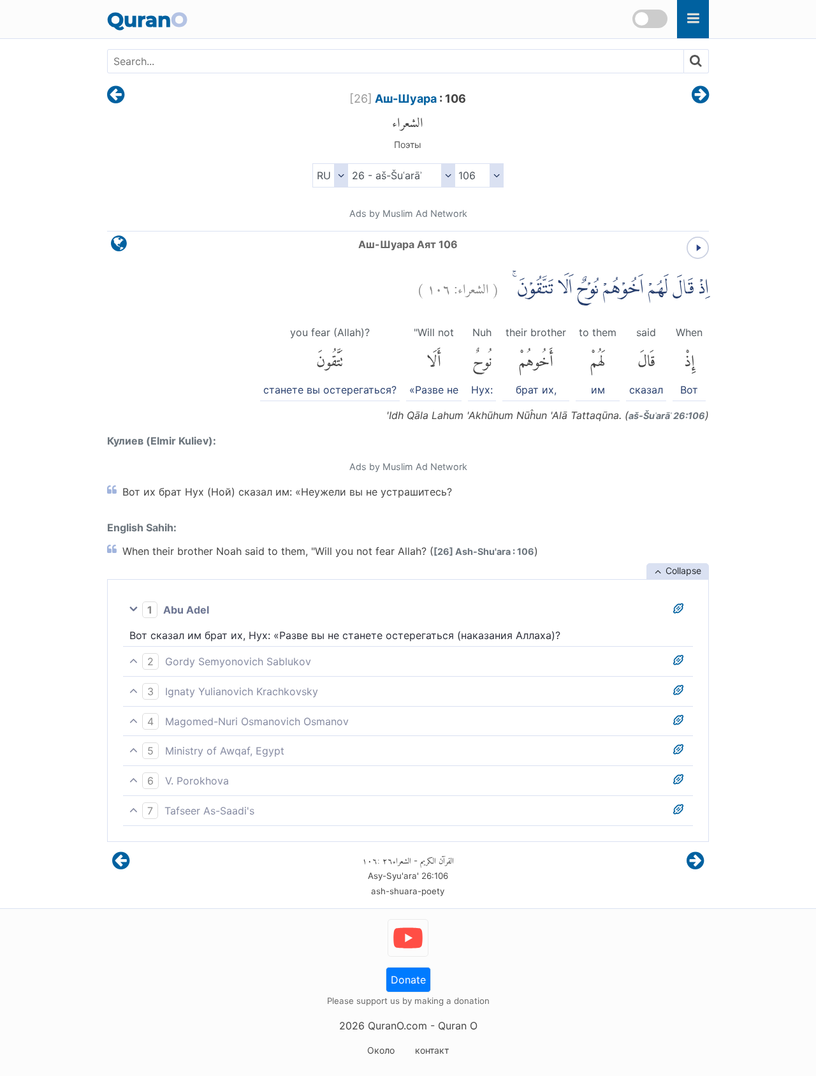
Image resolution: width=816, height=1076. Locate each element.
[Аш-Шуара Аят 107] (700, 95)
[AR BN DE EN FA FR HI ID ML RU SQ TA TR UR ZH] (329, 175)
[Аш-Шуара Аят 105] (115, 95)
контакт (432, 1050)
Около (381, 1050)
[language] (119, 246)
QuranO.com (397, 1025)
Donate (408, 979)
